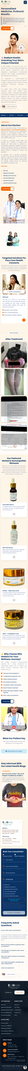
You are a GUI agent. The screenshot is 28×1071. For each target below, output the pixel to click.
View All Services (14, 333)
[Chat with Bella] (25, 1068)
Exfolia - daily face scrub (11, 591)
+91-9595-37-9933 (12, 1047)
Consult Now (6, 28)
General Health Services (11, 896)
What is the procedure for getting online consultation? (12, 945)
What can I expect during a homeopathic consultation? (13, 957)
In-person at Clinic (7, 856)
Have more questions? (7, 968)
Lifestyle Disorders (10, 894)
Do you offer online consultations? (11, 930)
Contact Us (8, 992)
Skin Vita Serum (8, 548)
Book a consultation (15, 292)
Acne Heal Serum (8, 505)
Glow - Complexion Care (11, 634)
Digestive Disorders (10, 887)
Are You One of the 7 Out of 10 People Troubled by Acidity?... (13, 775)
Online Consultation (19, 856)
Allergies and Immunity (11, 889)
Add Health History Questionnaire (15, 899)
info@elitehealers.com (13, 1051)
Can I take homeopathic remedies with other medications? (12, 963)
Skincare (7, 885)
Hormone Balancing (10, 891)
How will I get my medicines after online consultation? (12, 951)
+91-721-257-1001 (12, 1045)
